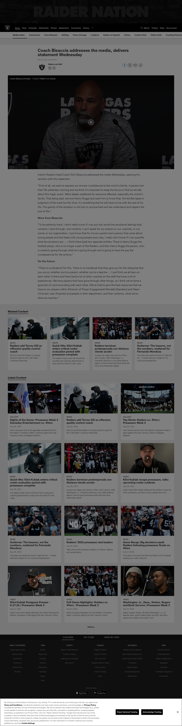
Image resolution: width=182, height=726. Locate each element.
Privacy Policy (90, 705)
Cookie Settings (28, 723)
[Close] (178, 712)
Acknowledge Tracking (152, 712)
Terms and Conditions (13, 705)
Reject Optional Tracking (127, 712)
